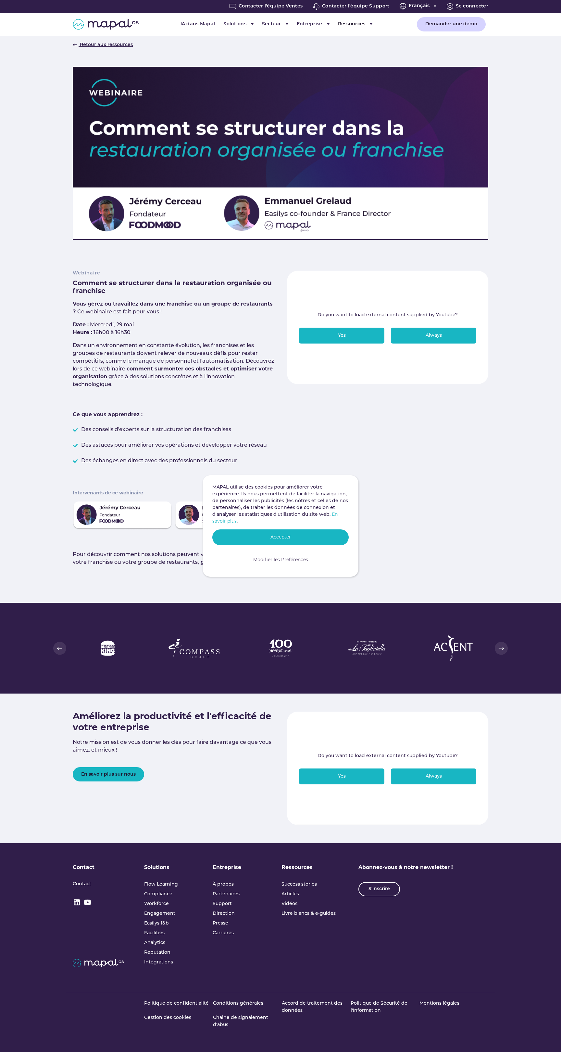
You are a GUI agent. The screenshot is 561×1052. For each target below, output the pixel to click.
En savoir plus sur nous (108, 774)
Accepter (280, 537)
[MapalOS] (106, 24)
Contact (83, 867)
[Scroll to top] (547, 1038)
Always (434, 335)
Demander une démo (451, 24)
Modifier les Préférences (280, 560)
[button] (59, 648)
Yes (342, 335)
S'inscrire (379, 889)
